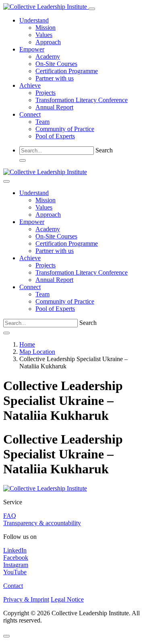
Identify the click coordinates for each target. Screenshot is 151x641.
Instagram (15, 564)
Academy (47, 56)
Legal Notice (67, 599)
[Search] (22, 160)
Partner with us (54, 78)
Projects (45, 92)
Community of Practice (64, 128)
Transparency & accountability (42, 523)
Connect (30, 114)
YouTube (15, 572)
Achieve (30, 85)
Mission (45, 27)
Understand (34, 20)
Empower (31, 49)
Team (42, 121)
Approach (48, 42)
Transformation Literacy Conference (81, 100)
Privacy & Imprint (26, 599)
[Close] (6, 181)
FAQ (9, 515)
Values (43, 34)
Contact (13, 585)
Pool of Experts (55, 136)
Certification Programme (66, 71)
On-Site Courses (56, 63)
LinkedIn (15, 550)
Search (104, 150)
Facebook (15, 557)
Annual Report (54, 107)
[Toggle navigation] (92, 9)
